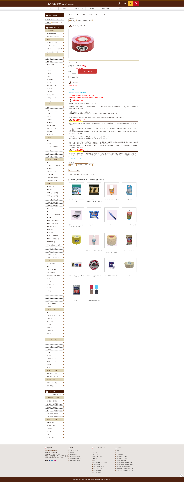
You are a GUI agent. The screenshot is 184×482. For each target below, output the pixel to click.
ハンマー (48, 82)
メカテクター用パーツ (52, 177)
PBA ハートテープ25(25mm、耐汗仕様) (94, 276)
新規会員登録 (120, 454)
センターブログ (51, 425)
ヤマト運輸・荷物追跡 (52, 413)
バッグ (95, 452)
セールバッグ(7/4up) (51, 46)
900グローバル (50, 58)
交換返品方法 (105, 8)
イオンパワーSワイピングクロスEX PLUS (76, 200)
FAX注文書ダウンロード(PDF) (124, 462)
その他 (48, 367)
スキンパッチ (76, 300)
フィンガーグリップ (51, 373)
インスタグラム (51, 438)
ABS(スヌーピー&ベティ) (53, 214)
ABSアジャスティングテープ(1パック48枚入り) (76, 276)
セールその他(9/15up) (52, 52)
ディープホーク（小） (111, 224)
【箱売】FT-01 (129, 199)
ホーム (52, 8)
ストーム (48, 73)
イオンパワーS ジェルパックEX (129, 250)
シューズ (95, 454)
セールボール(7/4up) (51, 42)
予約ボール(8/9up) (51, 33)
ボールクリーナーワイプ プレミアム (94, 224)
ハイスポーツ (49, 79)
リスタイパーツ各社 (51, 180)
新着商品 (65, 8)
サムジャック (49, 349)
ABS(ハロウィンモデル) (52, 220)
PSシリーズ (49, 208)
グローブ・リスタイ (98, 456)
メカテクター (49, 174)
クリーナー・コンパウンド (100, 462)
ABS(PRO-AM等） (51, 242)
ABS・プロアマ (50, 61)
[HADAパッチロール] (83, 57)
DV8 (47, 67)
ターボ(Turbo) (50, 285)
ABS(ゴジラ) (49, 211)
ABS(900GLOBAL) (51, 226)
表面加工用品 (49, 386)
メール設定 (119, 8)
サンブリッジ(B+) (51, 248)
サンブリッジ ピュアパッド (94, 300)
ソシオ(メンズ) (50, 251)
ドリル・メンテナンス (99, 472)
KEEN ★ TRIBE (50, 186)
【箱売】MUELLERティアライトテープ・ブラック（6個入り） (76, 225)
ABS (47, 107)
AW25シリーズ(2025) (52, 193)
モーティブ (49, 88)
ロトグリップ (49, 95)
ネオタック (49, 327)
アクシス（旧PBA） (51, 269)
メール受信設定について (75, 158)
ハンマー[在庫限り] (51, 125)
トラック (48, 76)
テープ (95, 460)
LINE (48, 434)
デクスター (49, 119)
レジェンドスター (51, 306)
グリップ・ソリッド (98, 468)
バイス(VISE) (49, 294)
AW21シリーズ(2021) (52, 205)
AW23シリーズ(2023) (52, 199)
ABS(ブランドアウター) (52, 239)
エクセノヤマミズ (51, 318)
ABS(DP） (49, 217)
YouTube (49, 431)
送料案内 (92, 8)
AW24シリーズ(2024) (52, 196)
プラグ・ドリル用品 (51, 383)
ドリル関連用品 (97, 470)
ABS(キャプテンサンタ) (52, 223)
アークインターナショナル (53, 165)
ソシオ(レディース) (51, 254)
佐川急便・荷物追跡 (52, 401)
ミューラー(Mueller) (51, 303)
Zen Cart (103, 479)
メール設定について (75, 456)
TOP (181, 475)
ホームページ (50, 422)
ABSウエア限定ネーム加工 (53, 245)
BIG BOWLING (50, 64)
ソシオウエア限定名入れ (52, 257)
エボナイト (49, 70)
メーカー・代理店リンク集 (54, 394)
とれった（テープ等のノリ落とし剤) (94, 250)
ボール (95, 451)
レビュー (119, 452)
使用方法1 (71, 89)
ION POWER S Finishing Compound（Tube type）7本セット (94, 200)
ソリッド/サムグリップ (52, 376)
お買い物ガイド (79, 8)
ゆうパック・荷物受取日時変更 (55, 410)
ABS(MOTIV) (49, 229)
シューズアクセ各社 (51, 156)
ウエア (95, 458)
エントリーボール (51, 101)
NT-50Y (76, 250)
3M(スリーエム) (50, 263)
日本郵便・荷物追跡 (52, 407)
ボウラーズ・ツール (98, 466)
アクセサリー (96, 464)
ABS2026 (49, 190)
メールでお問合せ (121, 460)
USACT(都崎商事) (51, 272)
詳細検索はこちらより (57, 22)
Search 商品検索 (52, 15)
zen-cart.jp (108, 479)
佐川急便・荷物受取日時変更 (54, 404)
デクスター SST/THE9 (52, 147)
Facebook (49, 428)
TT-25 (129, 275)
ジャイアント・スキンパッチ (111, 275)
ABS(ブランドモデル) (52, 235)
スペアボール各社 (51, 98)
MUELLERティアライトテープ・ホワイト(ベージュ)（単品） (111, 251)
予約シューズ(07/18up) (52, 36)
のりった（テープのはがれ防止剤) (111, 199)
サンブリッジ (49, 113)
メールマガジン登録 (122, 456)
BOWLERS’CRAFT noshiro (88, 479)
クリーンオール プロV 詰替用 (129, 224)
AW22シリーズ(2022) (52, 202)
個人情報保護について (75, 458)
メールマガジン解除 (122, 458)
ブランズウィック (51, 85)
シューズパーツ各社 (51, 153)
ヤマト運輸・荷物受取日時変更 (55, 416)
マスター (48, 300)
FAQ (132, 8)
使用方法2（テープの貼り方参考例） (78, 92)
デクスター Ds (50, 144)
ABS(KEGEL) (49, 232)
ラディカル (49, 91)
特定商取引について (75, 460)
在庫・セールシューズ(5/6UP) (54, 49)
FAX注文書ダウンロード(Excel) (125, 464)
